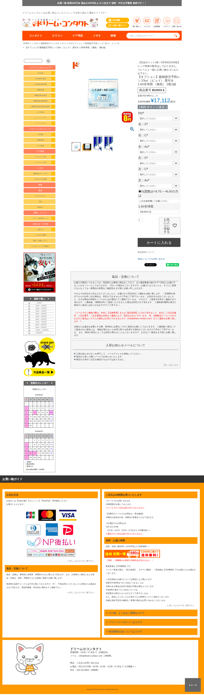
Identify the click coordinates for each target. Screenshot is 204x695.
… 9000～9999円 (38, 327)
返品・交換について (40, 240)
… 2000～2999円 (38, 308)
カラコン (57, 35)
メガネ (97, 35)
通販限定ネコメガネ (50, 43)
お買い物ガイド (119, 25)
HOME (26, 43)
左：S (143, 157)
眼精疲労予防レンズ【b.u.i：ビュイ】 (102, 43)
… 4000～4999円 (38, 314)
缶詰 (40, 201)
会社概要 (116, 20)
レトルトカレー (40, 196)
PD (142, 113)
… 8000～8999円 (38, 325)
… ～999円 (36, 303)
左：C (144, 169)
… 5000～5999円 (38, 316)
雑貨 (113, 35)
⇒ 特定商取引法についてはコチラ (124, 631)
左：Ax (144, 180)
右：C (144, 135)
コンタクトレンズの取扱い (40, 246)
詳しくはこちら (171, 365)
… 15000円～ (37, 333)
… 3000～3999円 (38, 311)
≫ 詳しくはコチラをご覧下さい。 (81, 561)
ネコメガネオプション (72, 43)
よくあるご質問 (40, 235)
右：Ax (144, 146)
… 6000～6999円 (38, 319)
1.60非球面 (145, 206)
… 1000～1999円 (38, 306)
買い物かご (137, 26)
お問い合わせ (177, 26)
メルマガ (147, 26)
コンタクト (35, 35)
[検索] (176, 36)
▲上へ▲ (193, 685)
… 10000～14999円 (39, 330)
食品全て (40, 207)
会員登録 (156, 26)
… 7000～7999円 (38, 322)
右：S (143, 124)
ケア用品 (78, 35)
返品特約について (146, 252)
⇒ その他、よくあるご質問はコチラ (125, 613)
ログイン (167, 26)
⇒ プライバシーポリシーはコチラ (124, 622)
